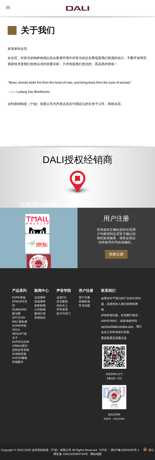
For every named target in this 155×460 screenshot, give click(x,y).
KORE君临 (19, 297)
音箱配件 (17, 361)
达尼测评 (40, 297)
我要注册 (116, 254)
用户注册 (84, 297)
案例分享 (40, 313)
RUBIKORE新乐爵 (19, 311)
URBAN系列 (19, 345)
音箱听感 (84, 301)
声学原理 (62, 309)
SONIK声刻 (19, 325)
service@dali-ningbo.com (117, 326)
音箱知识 (40, 317)
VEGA (16, 329)
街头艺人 (62, 305)
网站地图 (96, 454)
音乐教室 (62, 301)
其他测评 (40, 301)
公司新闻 (40, 309)
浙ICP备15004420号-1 (125, 450)
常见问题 (84, 305)
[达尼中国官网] (77, 8)
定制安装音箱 (20, 349)
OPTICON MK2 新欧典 (19, 319)
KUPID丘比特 (20, 341)
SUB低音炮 (19, 353)
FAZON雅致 (19, 357)
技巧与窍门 (64, 313)
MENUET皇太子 (19, 335)
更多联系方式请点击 (114, 337)
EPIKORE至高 (19, 303)
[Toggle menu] (8, 8)
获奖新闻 (40, 305)
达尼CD (61, 297)
